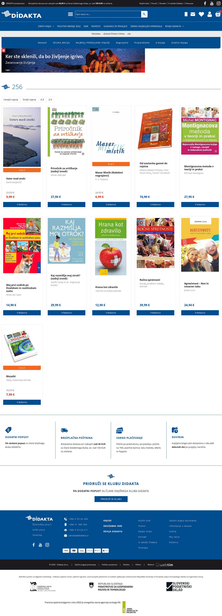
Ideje (8, 380)
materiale (17, 380)
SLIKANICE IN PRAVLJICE (115, 26)
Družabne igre (112, 526)
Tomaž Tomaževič (161, 172)
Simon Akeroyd (58, 175)
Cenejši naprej (10, 99)
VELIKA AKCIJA (61, 42)
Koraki (143, 283)
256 (17, 87)
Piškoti (138, 564)
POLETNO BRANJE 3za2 (69, 26)
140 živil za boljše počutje (108, 290)
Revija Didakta (173, 26)
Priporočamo (142, 42)
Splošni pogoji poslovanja (182, 520)
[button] (70, 14)
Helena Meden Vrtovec (151, 170)
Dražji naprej (29, 99)
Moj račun (174, 536)
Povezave (143, 547)
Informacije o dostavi (180, 526)
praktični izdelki (155, 283)
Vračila (172, 531)
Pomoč (142, 526)
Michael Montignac (194, 173)
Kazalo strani (145, 531)
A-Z (42, 99)
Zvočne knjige (179, 42)
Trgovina (96, 34)
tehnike (143, 286)
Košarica (173, 542)
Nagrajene (122, 42)
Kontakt (142, 536)
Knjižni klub (144, 520)
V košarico (22, 204)
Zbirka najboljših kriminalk (146, 26)
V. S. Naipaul (101, 179)
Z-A (50, 99)
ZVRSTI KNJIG (44, 26)
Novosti (96, 26)
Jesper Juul (189, 290)
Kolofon (126, 564)
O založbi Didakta (147, 542)
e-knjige (160, 42)
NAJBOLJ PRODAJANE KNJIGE (93, 42)
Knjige (107, 520)
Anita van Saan (13, 294)
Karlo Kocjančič (14, 182)
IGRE (86, 26)
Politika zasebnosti (109, 564)
